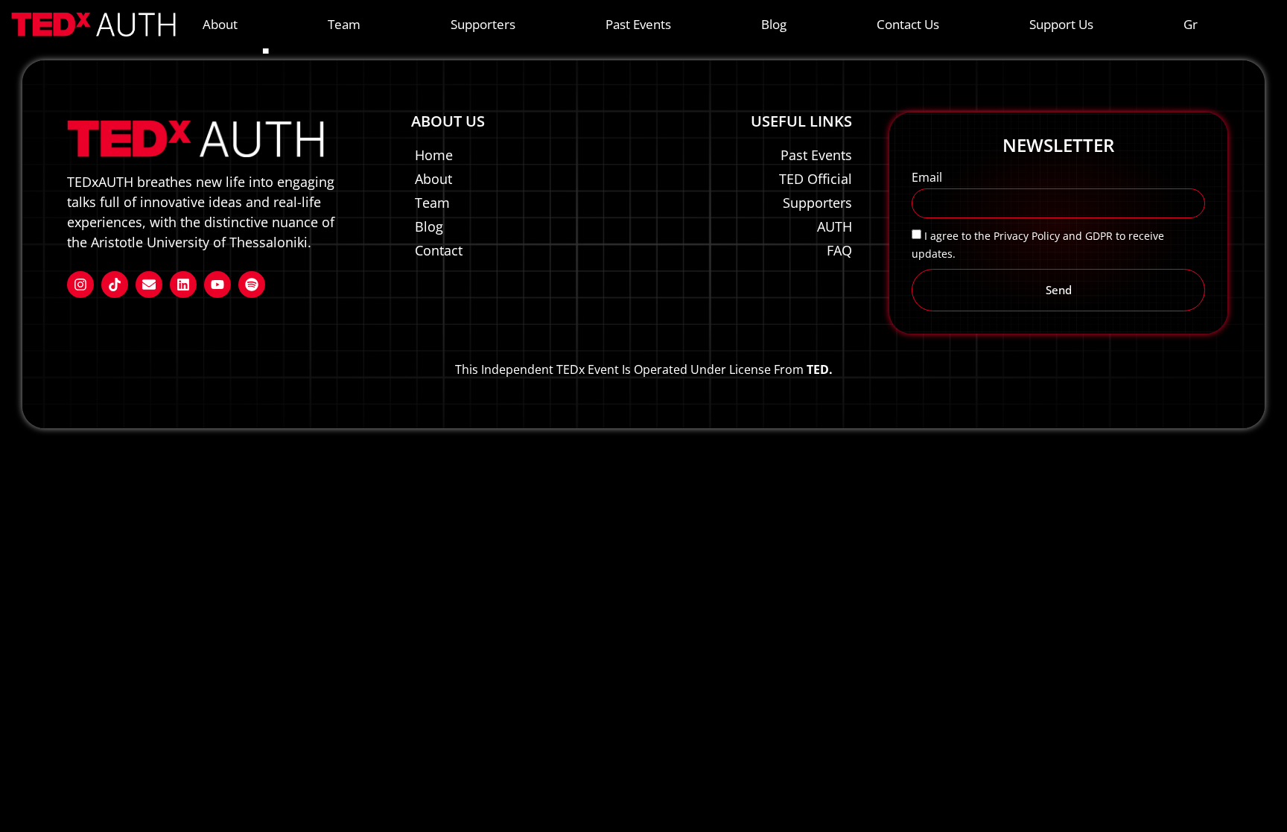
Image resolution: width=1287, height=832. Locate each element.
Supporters (483, 24)
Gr (1190, 24)
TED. (820, 369)
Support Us (1061, 24)
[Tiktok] (114, 284)
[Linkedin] (183, 284)
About (220, 24)
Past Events (638, 24)
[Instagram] (80, 284)
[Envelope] (149, 284)
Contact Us (908, 24)
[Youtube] (217, 284)
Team (344, 24)
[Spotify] (251, 284)
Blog (773, 24)
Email (927, 178)
